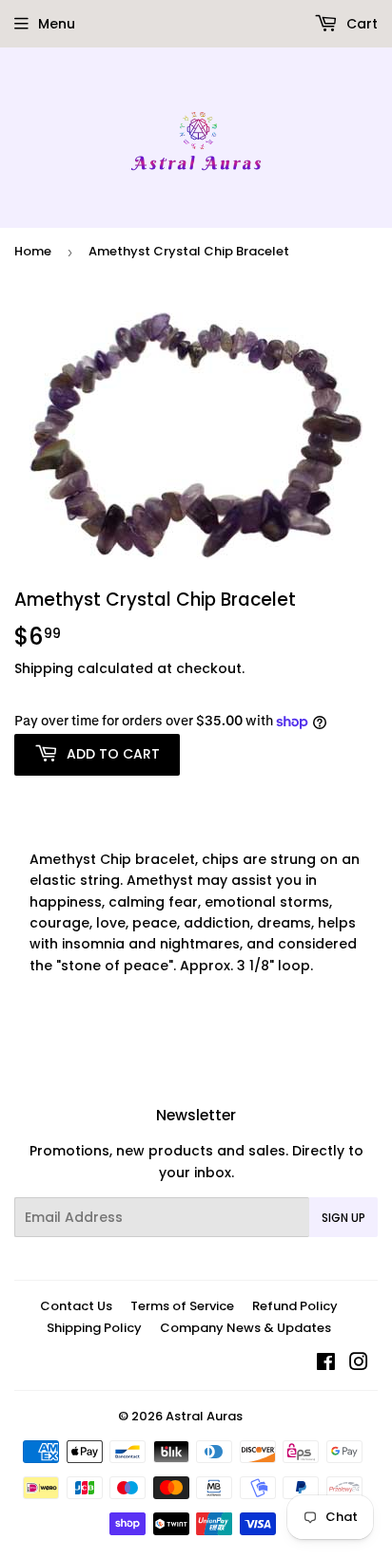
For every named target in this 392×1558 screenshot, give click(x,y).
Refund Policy (295, 1306)
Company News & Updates (245, 1328)
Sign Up (343, 1218)
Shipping (43, 668)
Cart (360, 23)
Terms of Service (182, 1306)
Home (32, 251)
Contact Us (76, 1306)
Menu (56, 23)
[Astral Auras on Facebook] (326, 1364)
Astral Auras (204, 1416)
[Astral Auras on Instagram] (358, 1364)
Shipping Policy (94, 1328)
